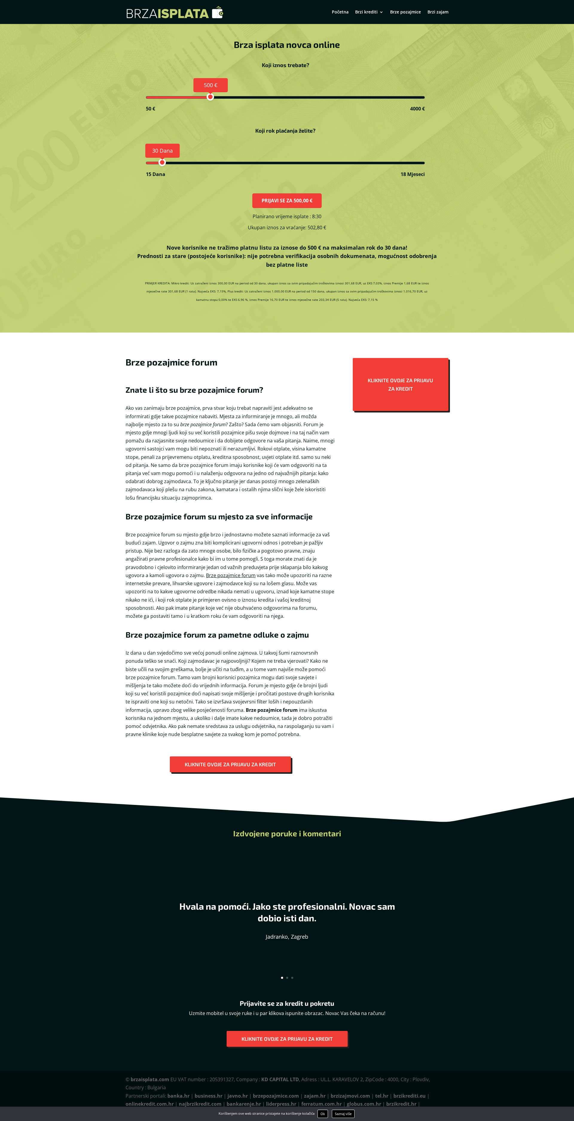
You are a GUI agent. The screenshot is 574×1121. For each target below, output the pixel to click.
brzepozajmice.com (276, 1096)
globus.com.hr (364, 1104)
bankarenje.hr (244, 1104)
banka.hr (178, 1096)
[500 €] (210, 97)
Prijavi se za (287, 200)
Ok (322, 1113)
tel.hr (381, 1096)
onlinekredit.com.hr (150, 1104)
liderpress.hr (281, 1104)
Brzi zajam (438, 12)
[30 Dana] (162, 162)
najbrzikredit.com (200, 1104)
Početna (340, 12)
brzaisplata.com (150, 1079)
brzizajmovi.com (350, 1096)
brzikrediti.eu (409, 1096)
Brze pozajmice (405, 12)
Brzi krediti (366, 12)
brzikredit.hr (401, 1104)
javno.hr (238, 1096)
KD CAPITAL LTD (280, 1079)
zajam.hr (315, 1096)
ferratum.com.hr (321, 1104)
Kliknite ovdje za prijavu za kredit (230, 764)
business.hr (208, 1096)
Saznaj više (343, 1113)
